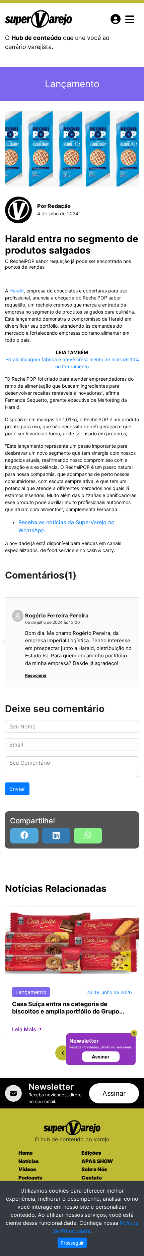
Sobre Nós (94, 1169)
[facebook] (24, 835)
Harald (16, 290)
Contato (91, 1178)
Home (25, 1153)
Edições (91, 1153)
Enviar (17, 788)
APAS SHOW (97, 1161)
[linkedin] (56, 835)
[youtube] (88, 835)
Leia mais (24, 1029)
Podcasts (30, 1178)
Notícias (28, 1161)
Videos (27, 1169)
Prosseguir (72, 1243)
